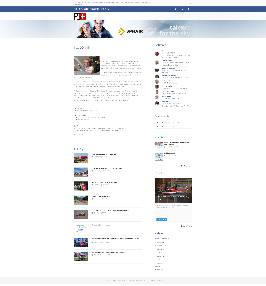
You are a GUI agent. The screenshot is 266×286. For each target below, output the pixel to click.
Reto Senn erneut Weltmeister (104, 154)
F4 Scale (158, 259)
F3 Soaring (158, 253)
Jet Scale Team (79, 135)
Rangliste (161, 219)
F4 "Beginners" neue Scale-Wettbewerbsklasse (110, 210)
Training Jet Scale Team (101, 196)
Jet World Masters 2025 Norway (104, 182)
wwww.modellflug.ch (143, 280)
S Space (157, 266)
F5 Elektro (158, 263)
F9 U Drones (159, 270)
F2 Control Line (160, 246)
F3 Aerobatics (159, 249)
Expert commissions (162, 239)
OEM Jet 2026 (169, 153)
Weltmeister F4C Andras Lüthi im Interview (108, 253)
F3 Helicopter (159, 256)
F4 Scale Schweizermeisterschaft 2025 (107, 168)
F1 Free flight (159, 242)
